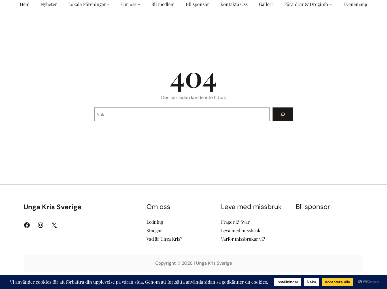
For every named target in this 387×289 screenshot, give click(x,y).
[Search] (283, 114)
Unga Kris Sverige (52, 206)
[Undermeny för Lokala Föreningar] (108, 4)
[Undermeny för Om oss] (138, 4)
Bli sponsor (313, 206)
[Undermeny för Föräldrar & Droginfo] (330, 4)
